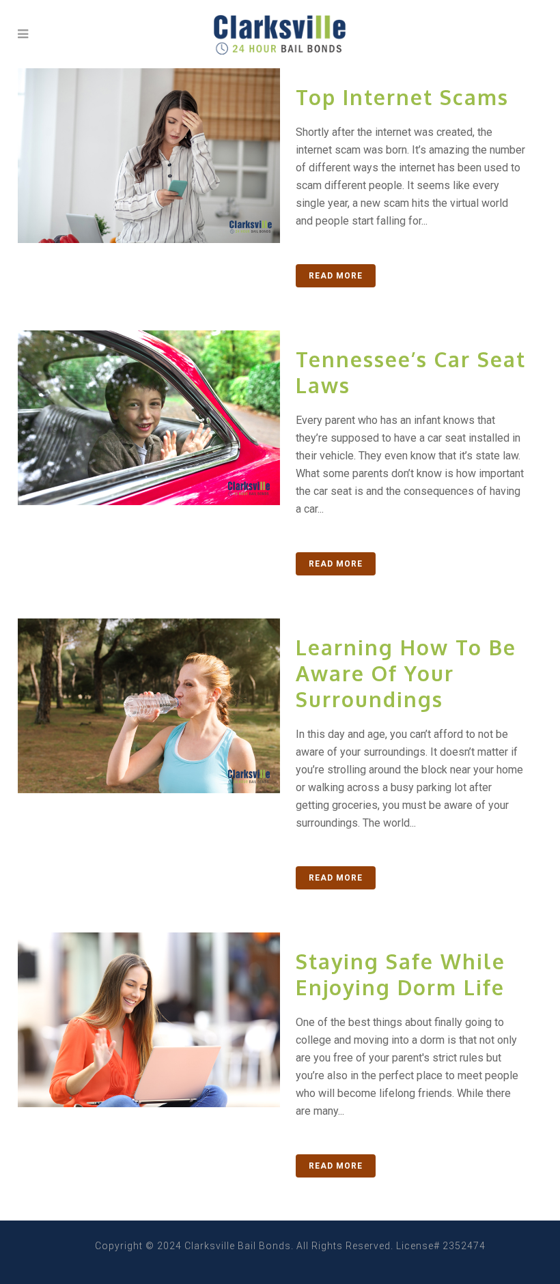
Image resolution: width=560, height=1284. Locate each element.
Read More (336, 276)
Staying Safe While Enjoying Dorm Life (400, 974)
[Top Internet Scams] (149, 155)
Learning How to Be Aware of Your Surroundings (406, 673)
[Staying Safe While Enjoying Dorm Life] (149, 1019)
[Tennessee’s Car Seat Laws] (149, 417)
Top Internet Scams (402, 97)
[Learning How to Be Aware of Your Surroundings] (149, 705)
